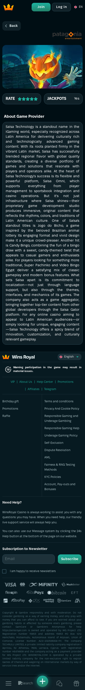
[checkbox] (5, 571)
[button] (78, 7)
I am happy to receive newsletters (33, 571)
